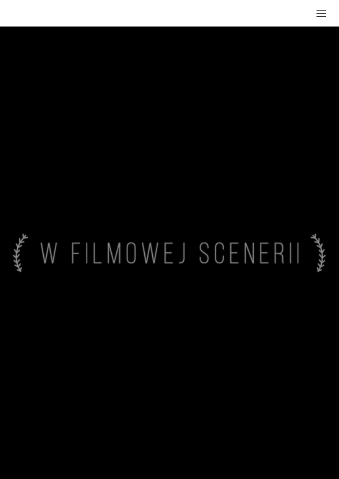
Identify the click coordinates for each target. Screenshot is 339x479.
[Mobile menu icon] (321, 13)
